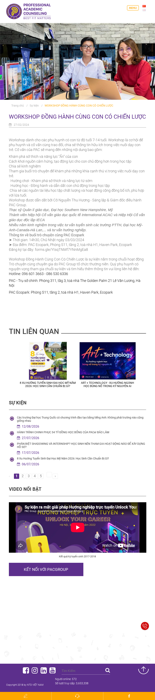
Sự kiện (34, 105)
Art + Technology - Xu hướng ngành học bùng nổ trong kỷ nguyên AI (67, 384)
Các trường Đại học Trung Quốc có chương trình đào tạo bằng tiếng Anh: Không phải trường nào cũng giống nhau (80, 419)
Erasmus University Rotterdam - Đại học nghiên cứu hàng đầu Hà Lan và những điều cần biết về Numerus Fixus (127, 386)
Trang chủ (17, 105)
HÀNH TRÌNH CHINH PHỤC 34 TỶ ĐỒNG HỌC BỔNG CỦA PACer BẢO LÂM (63, 432)
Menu (133, 8)
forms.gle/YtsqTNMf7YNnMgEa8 (61, 249)
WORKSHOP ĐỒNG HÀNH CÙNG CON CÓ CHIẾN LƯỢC (79, 105)
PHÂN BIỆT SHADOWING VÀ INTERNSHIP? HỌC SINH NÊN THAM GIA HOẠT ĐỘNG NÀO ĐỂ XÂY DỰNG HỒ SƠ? (81, 445)
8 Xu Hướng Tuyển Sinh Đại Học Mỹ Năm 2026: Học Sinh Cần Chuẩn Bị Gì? (63, 458)
